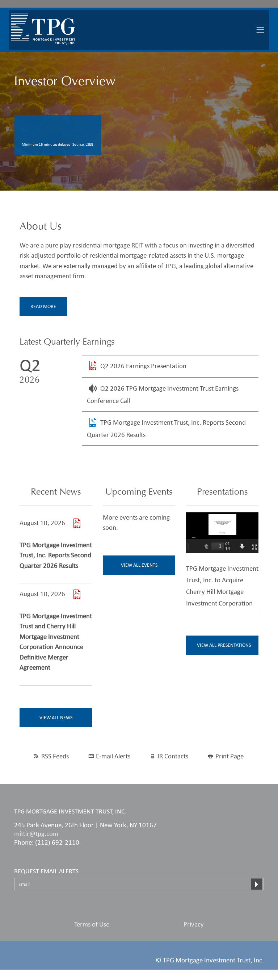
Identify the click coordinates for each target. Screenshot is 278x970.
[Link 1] (77, 523)
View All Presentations (224, 645)
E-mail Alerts (113, 756)
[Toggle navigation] (260, 30)
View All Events (139, 565)
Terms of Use (91, 924)
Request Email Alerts (46, 871)
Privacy (194, 924)
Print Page (229, 756)
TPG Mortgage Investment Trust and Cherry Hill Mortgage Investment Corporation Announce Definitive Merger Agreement (56, 642)
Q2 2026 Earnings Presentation (143, 366)
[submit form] (256, 884)
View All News (55, 718)
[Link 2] (77, 594)
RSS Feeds (55, 756)
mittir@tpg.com (36, 833)
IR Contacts (172, 756)
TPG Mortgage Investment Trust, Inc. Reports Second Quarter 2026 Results (56, 555)
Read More (43, 306)
